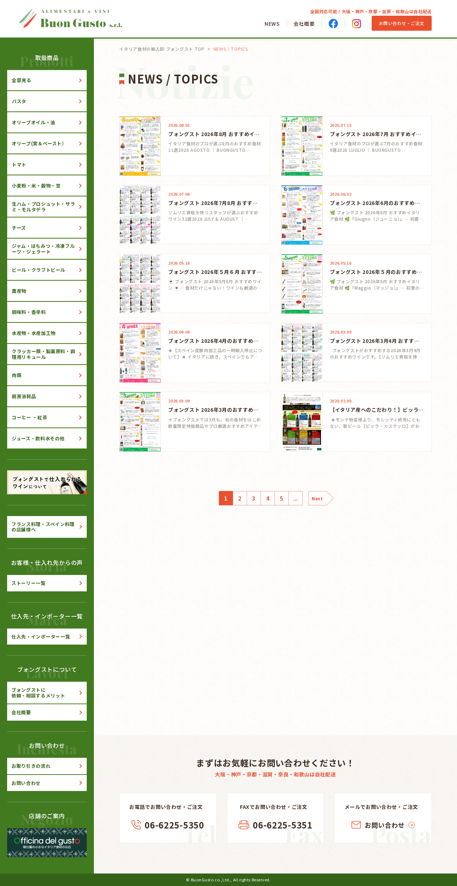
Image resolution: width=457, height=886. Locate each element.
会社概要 (304, 23)
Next (317, 498)
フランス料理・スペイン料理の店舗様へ (43, 527)
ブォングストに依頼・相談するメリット (38, 692)
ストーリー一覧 (28, 583)
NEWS (272, 23)
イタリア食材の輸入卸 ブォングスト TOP (162, 49)
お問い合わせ (26, 783)
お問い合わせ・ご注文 (401, 23)
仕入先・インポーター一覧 (40, 636)
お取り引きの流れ (31, 765)
